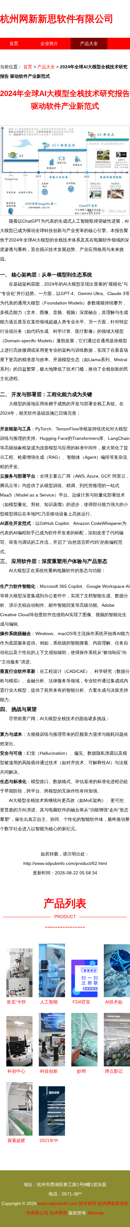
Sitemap (95, 1212)
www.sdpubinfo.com (58, 1203)
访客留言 (98, 55)
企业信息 (58, 55)
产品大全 (89, 43)
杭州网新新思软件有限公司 (57, 19)
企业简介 (49, 43)
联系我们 (18, 55)
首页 (13, 43)
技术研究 (88, 1203)
